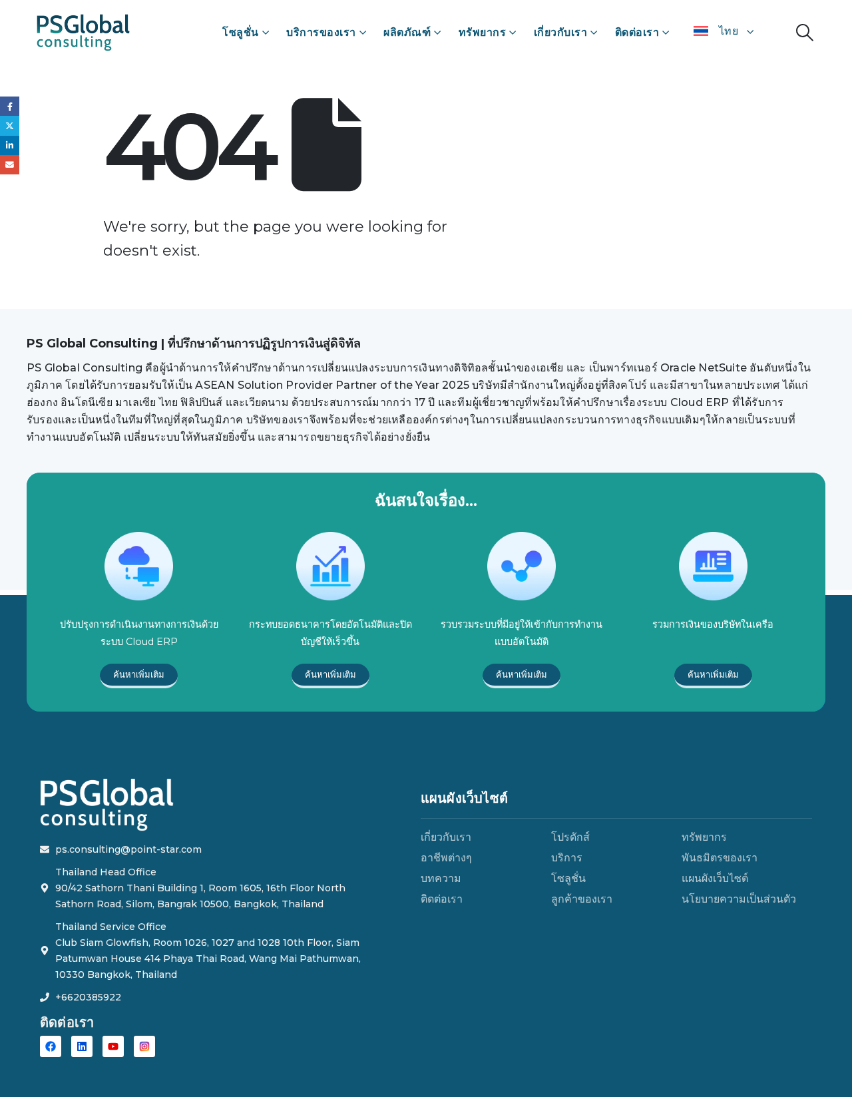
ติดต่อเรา (637, 32)
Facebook (9, 106)
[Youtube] (113, 1046)
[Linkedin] (82, 1046)
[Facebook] (50, 1046)
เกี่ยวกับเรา (561, 32)
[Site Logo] (83, 32)
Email (9, 164)
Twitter (9, 125)
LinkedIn (9, 145)
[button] (805, 32)
